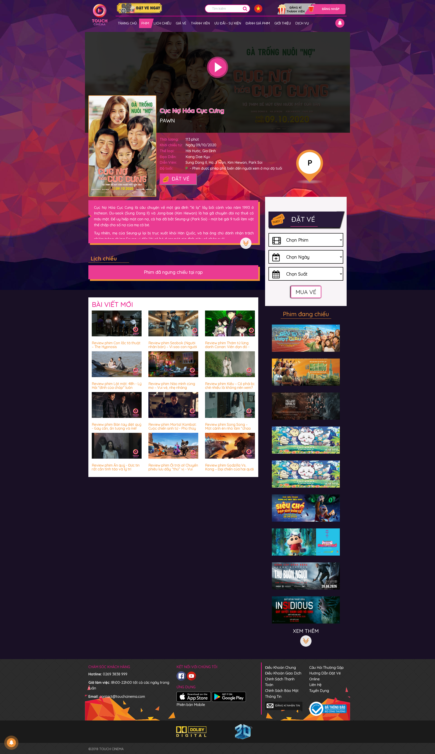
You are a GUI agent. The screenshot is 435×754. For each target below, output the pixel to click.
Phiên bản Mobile (190, 704)
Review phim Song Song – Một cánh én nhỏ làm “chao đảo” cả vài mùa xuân (228, 428)
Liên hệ (315, 684)
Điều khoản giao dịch (283, 673)
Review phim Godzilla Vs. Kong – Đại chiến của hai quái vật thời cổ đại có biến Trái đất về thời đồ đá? (229, 471)
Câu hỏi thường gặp (326, 667)
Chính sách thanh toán (280, 682)
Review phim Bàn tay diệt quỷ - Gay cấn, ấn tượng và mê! (116, 426)
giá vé (181, 23)
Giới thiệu (282, 23)
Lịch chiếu (162, 23)
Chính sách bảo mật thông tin (282, 693)
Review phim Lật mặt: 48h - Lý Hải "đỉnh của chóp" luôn (117, 385)
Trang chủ (127, 23)
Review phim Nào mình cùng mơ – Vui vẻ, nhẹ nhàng (171, 385)
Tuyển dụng (319, 690)
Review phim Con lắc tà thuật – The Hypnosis (116, 345)
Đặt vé (179, 179)
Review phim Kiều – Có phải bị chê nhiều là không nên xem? (229, 385)
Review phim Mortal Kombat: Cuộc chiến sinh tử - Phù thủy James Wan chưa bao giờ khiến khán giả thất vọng (172, 430)
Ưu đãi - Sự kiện (227, 23)
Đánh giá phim (258, 23)
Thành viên (200, 23)
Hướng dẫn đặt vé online (325, 676)
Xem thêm (245, 243)
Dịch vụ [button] (302, 23)
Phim (145, 23)
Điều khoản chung (280, 667)
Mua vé (306, 291)
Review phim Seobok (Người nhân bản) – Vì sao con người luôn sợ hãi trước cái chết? (172, 347)
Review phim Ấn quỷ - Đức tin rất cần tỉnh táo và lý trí (116, 467)
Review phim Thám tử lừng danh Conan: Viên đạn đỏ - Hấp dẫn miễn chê (227, 347)
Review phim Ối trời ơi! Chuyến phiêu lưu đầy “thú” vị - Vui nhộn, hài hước (173, 469)
